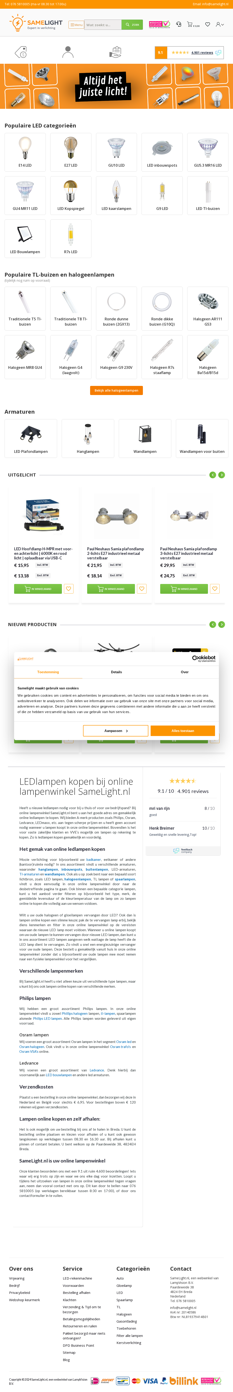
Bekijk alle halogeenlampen (116, 390)
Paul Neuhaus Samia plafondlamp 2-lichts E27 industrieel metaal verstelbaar (115, 553)
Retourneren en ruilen (80, 1326)
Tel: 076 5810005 (17, 4)
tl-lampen (108, 1013)
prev (212, 475)
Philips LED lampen (47, 1018)
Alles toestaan (183, 730)
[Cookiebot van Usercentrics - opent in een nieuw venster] (195, 658)
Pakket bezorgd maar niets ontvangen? (84, 1335)
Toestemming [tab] (48, 672)
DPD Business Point (78, 1345)
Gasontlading (126, 1321)
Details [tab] (116, 672)
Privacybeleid (19, 1292)
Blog (66, 1359)
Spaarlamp (124, 1300)
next (221, 475)
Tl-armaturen (29, 874)
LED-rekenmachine (77, 1278)
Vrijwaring (17, 1278)
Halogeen (124, 1314)
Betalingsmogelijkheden (81, 1319)
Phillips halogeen (75, 1013)
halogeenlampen (77, 879)
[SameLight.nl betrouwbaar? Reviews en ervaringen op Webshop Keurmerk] (159, 25)
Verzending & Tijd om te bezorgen (82, 1309)
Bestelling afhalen (76, 1292)
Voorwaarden (73, 1285)
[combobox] (113, 25)
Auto (120, 1278)
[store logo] (36, 22)
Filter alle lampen (129, 1335)
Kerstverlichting (128, 1342)
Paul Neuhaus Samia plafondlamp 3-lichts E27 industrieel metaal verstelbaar (188, 553)
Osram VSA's (28, 1051)
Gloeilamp (124, 1285)
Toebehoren (126, 1328)
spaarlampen (125, 879)
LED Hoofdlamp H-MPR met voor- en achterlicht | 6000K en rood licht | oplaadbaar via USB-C (43, 553)
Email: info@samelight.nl (210, 4)
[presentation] (12, 547)
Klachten (69, 1300)
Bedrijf (14, 1285)
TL (118, 1307)
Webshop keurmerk (24, 1300)
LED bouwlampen (59, 1075)
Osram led (124, 1042)
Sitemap (69, 1352)
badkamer (93, 859)
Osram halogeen (31, 1047)
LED (119, 1292)
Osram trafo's (120, 1047)
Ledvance (97, 1070)
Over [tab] (185, 672)
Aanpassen (113, 730)
